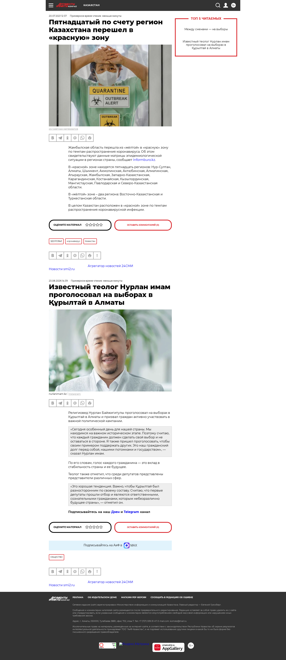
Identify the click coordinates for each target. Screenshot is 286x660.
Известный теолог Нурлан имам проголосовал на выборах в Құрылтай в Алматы (206, 45)
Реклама (78, 597)
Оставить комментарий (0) (143, 225)
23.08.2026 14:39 (58, 280)
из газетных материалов (63, 128)
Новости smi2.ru (62, 269)
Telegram (131, 512)
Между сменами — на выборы (206, 29)
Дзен (115, 512)
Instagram (74, 393)
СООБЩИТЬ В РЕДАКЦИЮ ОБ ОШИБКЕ (172, 597)
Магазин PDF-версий (133, 597)
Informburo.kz (144, 160)
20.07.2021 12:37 (58, 15)
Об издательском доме (102, 597)
